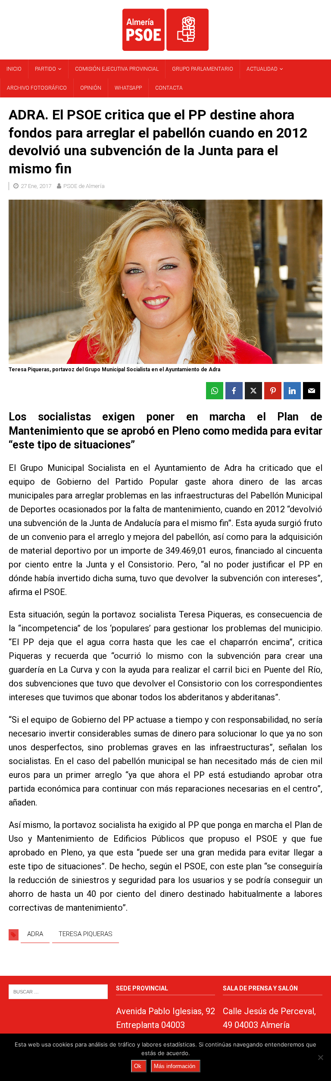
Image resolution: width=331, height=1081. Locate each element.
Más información (174, 1066)
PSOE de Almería (84, 186)
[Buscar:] (58, 991)
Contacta (169, 88)
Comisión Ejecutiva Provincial (117, 69)
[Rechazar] (320, 1057)
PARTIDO (45, 69)
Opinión (90, 88)
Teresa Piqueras (85, 934)
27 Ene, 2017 (36, 186)
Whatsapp (128, 88)
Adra (35, 934)
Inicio (14, 69)
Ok (137, 1066)
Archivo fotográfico (37, 88)
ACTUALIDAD (262, 69)
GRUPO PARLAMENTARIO (202, 69)
